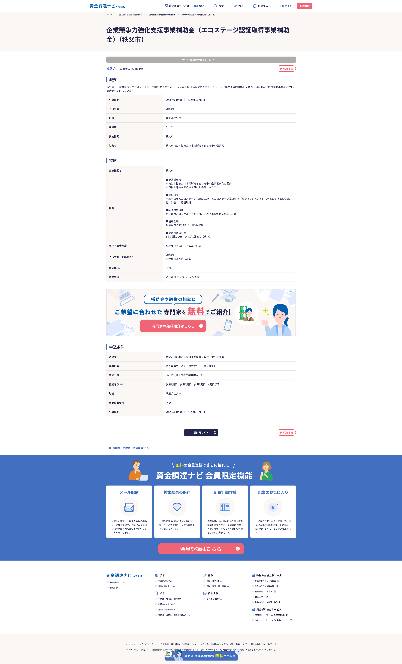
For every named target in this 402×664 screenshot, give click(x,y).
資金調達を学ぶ (165, 580)
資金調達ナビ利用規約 (180, 644)
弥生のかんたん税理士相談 (266, 602)
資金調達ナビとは (179, 6)
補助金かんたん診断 (166, 604)
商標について (241, 644)
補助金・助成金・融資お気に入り (172, 614)
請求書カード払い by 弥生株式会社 (270, 614)
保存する (288, 68)
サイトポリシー (130, 644)
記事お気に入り (165, 586)
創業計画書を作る (214, 580)
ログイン (287, 6)
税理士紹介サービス (263, 591)
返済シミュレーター (166, 609)
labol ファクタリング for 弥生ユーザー (271, 620)
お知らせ (114, 587)
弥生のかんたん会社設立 (265, 580)
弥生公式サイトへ (270, 644)
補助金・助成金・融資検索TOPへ (132, 448)
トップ (109, 14)
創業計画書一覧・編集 (216, 586)
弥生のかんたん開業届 (264, 586)
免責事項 (165, 644)
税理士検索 (260, 596)
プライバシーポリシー (148, 644)
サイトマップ (198, 644)
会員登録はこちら (201, 548)
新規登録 (305, 6)
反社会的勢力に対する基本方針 (219, 644)
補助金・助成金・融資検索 (130, 14)
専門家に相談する (214, 598)
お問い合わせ (255, 644)
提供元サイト (201, 432)
